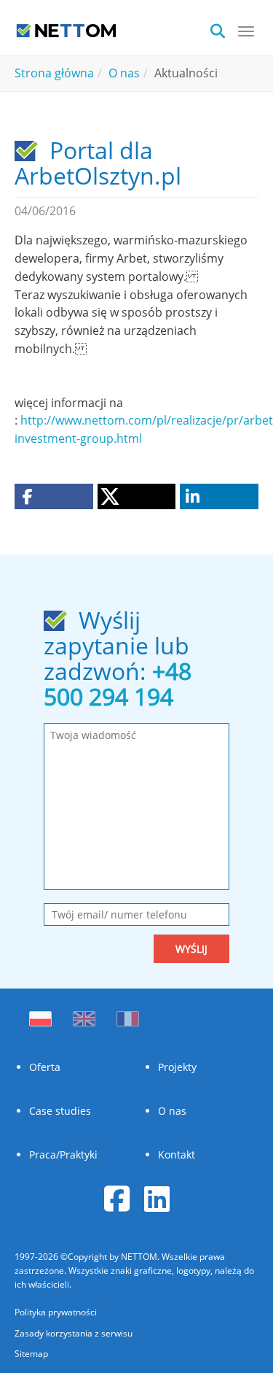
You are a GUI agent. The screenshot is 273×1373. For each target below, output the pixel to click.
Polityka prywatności (56, 1312)
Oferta (44, 1067)
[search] (222, 29)
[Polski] (43, 1014)
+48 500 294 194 (117, 683)
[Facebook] (117, 1198)
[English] (84, 1014)
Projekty (177, 1067)
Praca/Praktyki (63, 1154)
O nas (172, 1111)
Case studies (60, 1111)
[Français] (127, 1014)
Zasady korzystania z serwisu (73, 1333)
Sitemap (31, 1353)
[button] (54, 496)
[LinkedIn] (157, 1198)
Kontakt (176, 1154)
